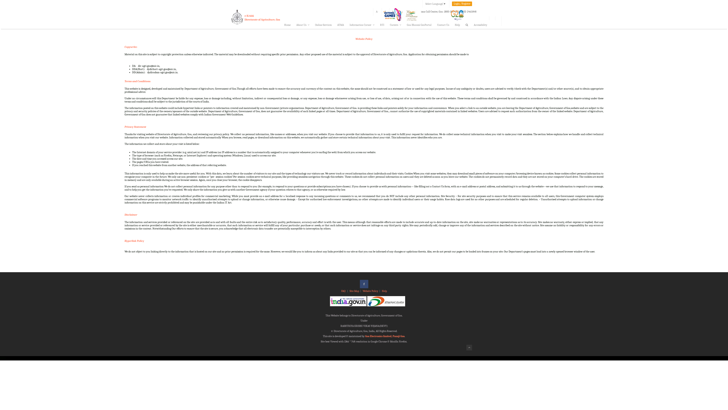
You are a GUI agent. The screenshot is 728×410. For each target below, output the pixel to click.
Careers (394, 25)
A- (377, 11)
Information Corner (360, 25)
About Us (301, 25)
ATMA (340, 25)
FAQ (343, 291)
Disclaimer (131, 214)
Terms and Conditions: (138, 81)
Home (287, 25)
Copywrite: (131, 47)
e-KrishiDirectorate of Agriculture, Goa (262, 17)
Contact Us (443, 25)
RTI (382, 25)
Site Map (354, 291)
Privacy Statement (135, 127)
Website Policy (364, 39)
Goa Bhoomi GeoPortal (419, 25)
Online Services (323, 25)
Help (457, 25)
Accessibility (480, 25)
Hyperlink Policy (134, 241)
